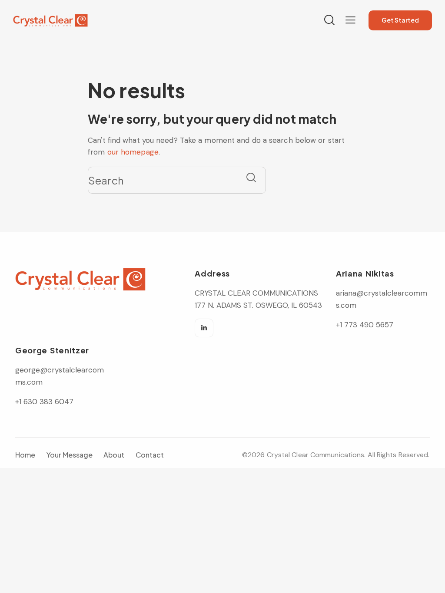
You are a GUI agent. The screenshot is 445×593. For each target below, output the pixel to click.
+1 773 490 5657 (364, 324)
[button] (350, 20)
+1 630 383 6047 (44, 401)
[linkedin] (204, 328)
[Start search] (251, 177)
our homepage (133, 152)
